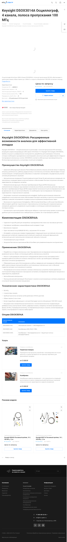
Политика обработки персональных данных (39, 533)
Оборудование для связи (30, 507)
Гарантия (4, 493)
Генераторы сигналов (29, 488)
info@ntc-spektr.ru (41, 517)
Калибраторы (27, 504)
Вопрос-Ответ (48, 488)
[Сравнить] (63, 95)
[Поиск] (56, 2)
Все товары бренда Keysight (17, 107)
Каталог (25, 482)
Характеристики (20, 130)
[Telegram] (39, 525)
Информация (48, 482)
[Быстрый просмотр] (30, 407)
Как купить (44, 130)
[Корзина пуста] (60, 2)
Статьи (46, 493)
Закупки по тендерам (50, 486)
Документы (32, 130)
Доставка (46, 490)
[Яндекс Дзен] (43, 525)
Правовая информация (58, 533)
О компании (5, 486)
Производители (6, 495)
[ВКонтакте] (35, 525)
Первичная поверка (27, 350)
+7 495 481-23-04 (41, 514)
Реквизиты (5, 488)
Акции (46, 495)
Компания (5, 482)
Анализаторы (26, 490)
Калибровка (24, 375)
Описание (7, 130)
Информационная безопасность (32, 509)
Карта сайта (61, 537)
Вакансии (5, 490)
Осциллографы (27, 486)
